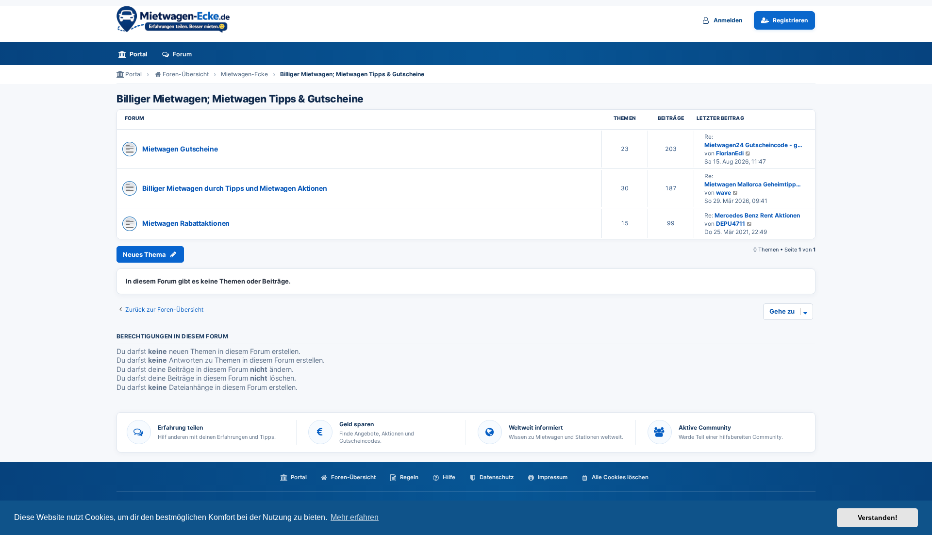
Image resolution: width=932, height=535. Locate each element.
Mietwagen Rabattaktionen (186, 223)
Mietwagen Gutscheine (180, 149)
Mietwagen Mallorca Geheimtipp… (752, 184)
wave (723, 192)
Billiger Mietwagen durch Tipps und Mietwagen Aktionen (234, 188)
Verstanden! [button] (878, 517)
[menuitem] (135, 54)
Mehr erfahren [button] (355, 517)
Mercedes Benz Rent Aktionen (757, 215)
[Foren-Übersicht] (177, 19)
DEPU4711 (730, 223)
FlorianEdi (730, 153)
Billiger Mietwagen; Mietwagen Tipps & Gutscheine (240, 99)
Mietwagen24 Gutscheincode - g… (753, 145)
